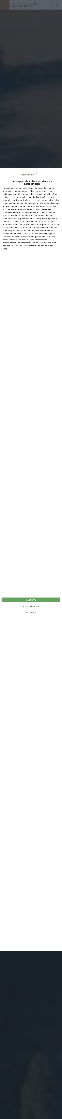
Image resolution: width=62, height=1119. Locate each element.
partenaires (19, 188)
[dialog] (31, 559)
